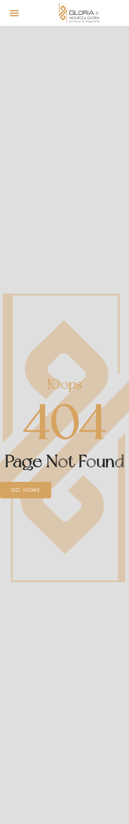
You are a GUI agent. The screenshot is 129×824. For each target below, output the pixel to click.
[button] (14, 13)
